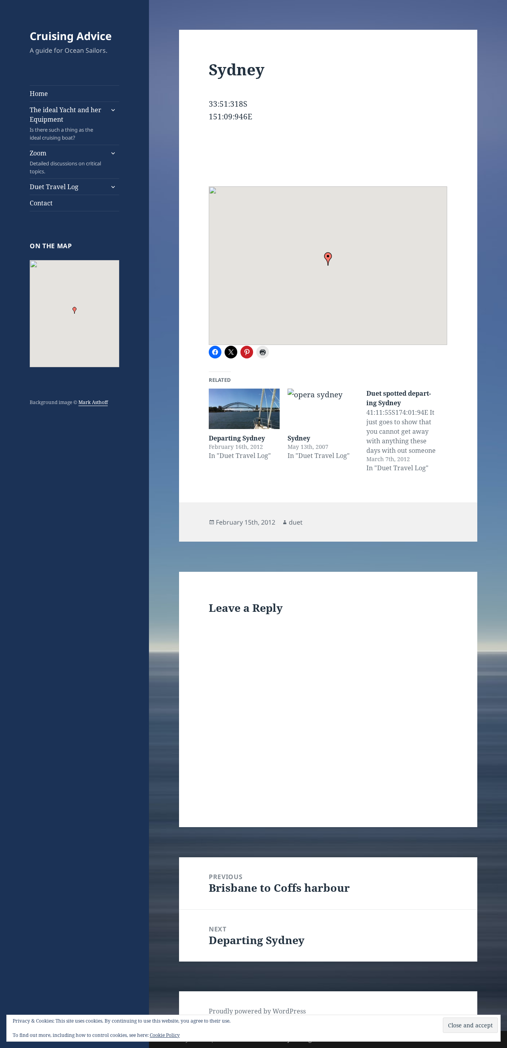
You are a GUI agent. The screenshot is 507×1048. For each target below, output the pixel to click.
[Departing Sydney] (244, 409)
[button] (74, 310)
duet (296, 522)
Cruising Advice (71, 36)
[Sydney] (323, 409)
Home (39, 93)
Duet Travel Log (54, 186)
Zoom (65, 162)
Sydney (299, 438)
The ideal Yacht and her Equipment (65, 123)
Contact (41, 203)
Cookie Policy (165, 1035)
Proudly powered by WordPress (257, 1011)
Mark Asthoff (93, 402)
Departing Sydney (237, 438)
